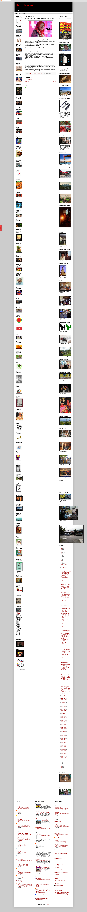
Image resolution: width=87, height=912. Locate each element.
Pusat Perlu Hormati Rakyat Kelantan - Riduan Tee (65, 679)
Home (16, 13)
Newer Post (27, 81)
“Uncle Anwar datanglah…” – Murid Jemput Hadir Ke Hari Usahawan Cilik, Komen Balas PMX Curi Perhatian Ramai (25, 839)
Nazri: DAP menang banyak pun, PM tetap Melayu (43, 860)
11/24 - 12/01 (63, 695)
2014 (61, 562)
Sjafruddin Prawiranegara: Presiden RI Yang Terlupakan (65, 631)
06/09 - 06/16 (63, 728)
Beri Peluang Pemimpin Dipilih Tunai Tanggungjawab (65, 660)
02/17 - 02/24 (63, 750)
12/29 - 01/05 (63, 564)
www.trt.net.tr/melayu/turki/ (59, 869)
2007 (61, 767)
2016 (61, 559)
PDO (18, 823)
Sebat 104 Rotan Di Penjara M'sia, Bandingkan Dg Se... (65, 580)
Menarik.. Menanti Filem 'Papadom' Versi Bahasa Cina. (65, 606)
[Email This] (46, 73)
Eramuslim (57, 829)
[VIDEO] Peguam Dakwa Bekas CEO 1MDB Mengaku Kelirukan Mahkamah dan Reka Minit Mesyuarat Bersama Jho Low (24, 845)
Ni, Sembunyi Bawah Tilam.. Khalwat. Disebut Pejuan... (66, 654)
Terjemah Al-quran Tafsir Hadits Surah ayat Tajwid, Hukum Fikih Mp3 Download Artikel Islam (43, 890)
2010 (61, 763)
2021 (61, 552)
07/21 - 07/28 (63, 720)
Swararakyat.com (58, 807)
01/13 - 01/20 (63, 757)
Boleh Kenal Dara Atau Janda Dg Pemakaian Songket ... (65, 574)
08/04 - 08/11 (63, 717)
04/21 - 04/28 (63, 738)
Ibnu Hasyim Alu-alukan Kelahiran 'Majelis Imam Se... (65, 657)
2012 (61, 760)
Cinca (18, 871)
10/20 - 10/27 (63, 702)
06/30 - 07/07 (63, 724)
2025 (61, 546)
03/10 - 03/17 (63, 746)
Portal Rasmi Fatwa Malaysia (41, 901)
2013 (61, 563)
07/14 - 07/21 (63, 721)
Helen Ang (19, 851)
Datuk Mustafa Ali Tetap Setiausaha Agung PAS (65, 686)
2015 (61, 560)
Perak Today (20, 863)
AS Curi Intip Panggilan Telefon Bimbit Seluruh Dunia (65, 597)
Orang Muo (38, 818)
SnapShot (19, 883)
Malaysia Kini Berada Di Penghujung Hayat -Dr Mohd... (65, 616)
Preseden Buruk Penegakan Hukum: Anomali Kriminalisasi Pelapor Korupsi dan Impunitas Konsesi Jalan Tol (61, 809)
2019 (61, 555)
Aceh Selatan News (58, 824)
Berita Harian (57, 870)
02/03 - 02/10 (63, 753)
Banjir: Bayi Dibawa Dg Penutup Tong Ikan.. (65, 577)
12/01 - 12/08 (63, 570)
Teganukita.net (38, 866)
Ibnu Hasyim (24, 5)
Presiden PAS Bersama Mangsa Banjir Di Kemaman (65, 611)
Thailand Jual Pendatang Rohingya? (65, 593)
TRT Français (57, 844)
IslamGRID (38, 896)
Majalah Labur (38, 811)
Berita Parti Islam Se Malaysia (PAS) (24, 833)
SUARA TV (19, 848)
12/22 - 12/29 (63, 566)
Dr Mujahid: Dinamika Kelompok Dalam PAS (65, 663)
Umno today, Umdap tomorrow (22, 852)
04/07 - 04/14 (63, 741)
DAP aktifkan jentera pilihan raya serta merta (24, 881)
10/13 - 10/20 (63, 703)
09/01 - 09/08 (63, 712)
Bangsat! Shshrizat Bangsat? (66, 588)
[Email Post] (44, 73)
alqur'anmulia (38, 878)
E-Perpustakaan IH (22, 13)
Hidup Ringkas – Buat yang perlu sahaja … (62, 872)
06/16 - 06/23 (63, 727)
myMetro (56, 878)
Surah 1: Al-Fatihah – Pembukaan (41, 882)
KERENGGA (20, 810)
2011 (61, 762)
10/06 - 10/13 (63, 705)
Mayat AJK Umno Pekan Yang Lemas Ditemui (65, 587)
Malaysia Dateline (58, 888)
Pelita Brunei (57, 867)
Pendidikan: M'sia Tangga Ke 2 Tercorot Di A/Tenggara (66, 645)
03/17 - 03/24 (63, 745)
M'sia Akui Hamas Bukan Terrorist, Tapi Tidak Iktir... (65, 634)
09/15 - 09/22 (63, 709)
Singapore (56, 840)
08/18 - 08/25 (63, 714)
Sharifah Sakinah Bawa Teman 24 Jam (65, 628)
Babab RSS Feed (39, 834)
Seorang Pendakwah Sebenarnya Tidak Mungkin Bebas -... (64, 684)
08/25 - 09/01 (63, 713)
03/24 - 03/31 (63, 743)
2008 (61, 766)
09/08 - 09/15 (63, 710)
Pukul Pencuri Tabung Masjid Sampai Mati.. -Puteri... (66, 572)
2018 (61, 556)
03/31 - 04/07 (63, 742)
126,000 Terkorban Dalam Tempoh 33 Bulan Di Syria (66, 675)
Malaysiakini (57, 883)
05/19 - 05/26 (63, 732)
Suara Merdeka (20, 815)
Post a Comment (29, 79)
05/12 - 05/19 (63, 734)
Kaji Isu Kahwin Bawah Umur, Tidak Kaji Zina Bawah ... (66, 693)
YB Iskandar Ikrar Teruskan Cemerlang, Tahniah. (65, 681)
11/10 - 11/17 (63, 698)
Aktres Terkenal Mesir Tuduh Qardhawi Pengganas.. (65, 600)
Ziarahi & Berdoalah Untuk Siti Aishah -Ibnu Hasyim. (65, 689)
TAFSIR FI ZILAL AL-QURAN (41, 894)
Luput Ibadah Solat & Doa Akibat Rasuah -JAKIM (65, 590)
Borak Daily (19, 829)
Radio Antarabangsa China (59, 858)
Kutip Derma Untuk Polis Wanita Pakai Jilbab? (65, 614)
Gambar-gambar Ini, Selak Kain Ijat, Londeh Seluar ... (66, 585)
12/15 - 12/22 (63, 567)
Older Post (54, 81)
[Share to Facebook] (49, 73)
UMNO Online (20, 819)
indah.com (38, 859)
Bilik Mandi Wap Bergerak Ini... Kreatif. (65, 652)
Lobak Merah (20, 837)
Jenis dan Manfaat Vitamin (59, 822)
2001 (61, 769)
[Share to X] (48, 73)
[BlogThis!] (47, 73)
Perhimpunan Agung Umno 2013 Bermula (65, 665)
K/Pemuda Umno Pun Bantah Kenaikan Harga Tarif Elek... (66, 642)
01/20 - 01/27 (63, 756)
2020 (61, 553)
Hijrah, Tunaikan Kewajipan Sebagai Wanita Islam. (65, 595)
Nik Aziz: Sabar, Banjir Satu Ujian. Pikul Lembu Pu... (65, 609)
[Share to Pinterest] (50, 73)
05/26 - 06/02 (63, 731)
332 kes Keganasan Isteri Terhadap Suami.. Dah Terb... (65, 626)
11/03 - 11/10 (63, 699)
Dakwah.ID (57, 812)
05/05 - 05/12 (63, 735)
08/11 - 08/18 (63, 716)
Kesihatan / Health (58, 821)
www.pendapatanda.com (59, 856)
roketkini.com (20, 880)
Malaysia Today (20, 859)
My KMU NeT (20, 806)
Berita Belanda (57, 833)
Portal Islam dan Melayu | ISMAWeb (23, 855)
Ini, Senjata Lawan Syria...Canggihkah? (65, 647)
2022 (61, 551)
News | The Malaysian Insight (60, 880)
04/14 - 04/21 (63, 739)
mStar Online (57, 874)
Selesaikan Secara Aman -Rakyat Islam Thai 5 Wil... (65, 691)
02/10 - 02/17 (63, 752)
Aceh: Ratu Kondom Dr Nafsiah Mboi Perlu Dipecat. (65, 639)
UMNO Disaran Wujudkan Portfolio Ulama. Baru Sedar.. (65, 620)
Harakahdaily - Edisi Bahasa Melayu (61, 853)
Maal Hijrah (37, 886)
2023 (61, 549)
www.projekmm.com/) (58, 890)
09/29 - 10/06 (63, 706)
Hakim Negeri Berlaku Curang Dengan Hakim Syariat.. (65, 603)
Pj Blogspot (19, 868)
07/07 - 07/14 (63, 723)
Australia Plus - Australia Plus (60, 887)
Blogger (48, 904)
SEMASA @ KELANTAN (40, 849)
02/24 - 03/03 (63, 749)
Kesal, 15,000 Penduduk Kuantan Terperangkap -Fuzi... (65, 623)
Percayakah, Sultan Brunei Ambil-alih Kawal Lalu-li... (65, 677)
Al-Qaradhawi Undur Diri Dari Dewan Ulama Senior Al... (66, 650)
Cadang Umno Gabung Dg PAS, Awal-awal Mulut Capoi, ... (65, 636)
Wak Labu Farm (39, 827)
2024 (61, 548)
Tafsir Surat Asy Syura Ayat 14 (40, 892)
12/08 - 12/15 (63, 568)
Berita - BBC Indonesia (59, 885)
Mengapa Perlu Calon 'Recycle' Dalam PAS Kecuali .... (65, 667)
